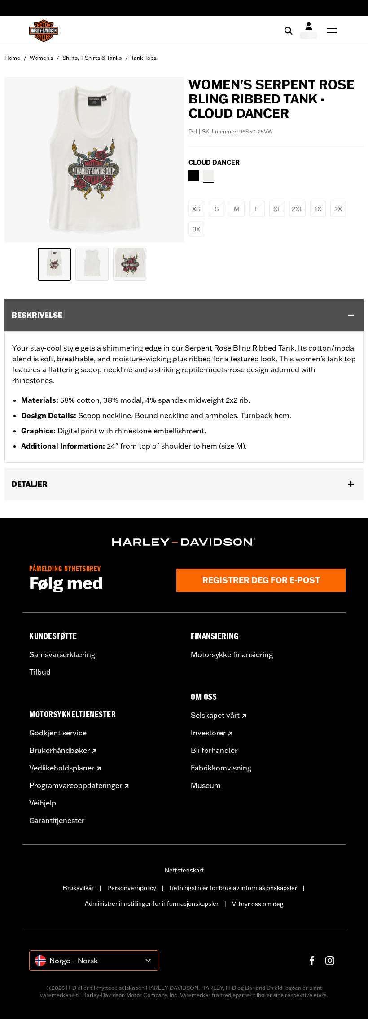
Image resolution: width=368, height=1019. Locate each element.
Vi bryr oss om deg (258, 904)
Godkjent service (58, 732)
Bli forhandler (214, 750)
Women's (41, 57)
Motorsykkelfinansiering (232, 654)
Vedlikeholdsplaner (61, 767)
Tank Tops (143, 57)
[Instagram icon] (329, 960)
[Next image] (166, 160)
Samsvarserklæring (62, 654)
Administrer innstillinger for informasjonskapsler (152, 903)
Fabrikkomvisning (221, 767)
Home (12, 57)
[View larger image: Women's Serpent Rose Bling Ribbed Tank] (94, 158)
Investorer (208, 732)
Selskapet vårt (215, 715)
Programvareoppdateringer (75, 785)
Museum (206, 785)
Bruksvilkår (78, 887)
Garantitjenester (56, 820)
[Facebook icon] (312, 960)
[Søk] (288, 30)
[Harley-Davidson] (184, 542)
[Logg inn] (308, 30)
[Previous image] (22, 160)
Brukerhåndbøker (59, 750)
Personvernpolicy (131, 887)
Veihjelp (42, 802)
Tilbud (40, 671)
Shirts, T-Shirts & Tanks (92, 57)
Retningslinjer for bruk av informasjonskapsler (233, 887)
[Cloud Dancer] (208, 175)
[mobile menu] (330, 30)
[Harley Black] (193, 175)
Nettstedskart (184, 870)
